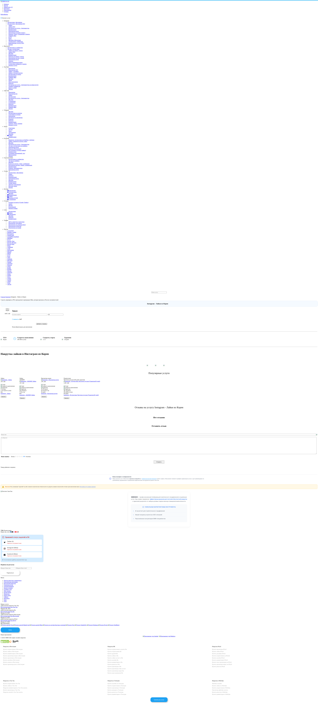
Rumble (9, 269)
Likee (8, 257)
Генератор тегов (8, 585)
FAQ (5, 601)
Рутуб (9, 239)
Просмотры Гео (12, 93)
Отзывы (6, 11)
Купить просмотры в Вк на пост (117, 668)
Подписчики (12, 96)
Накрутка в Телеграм (113, 680)
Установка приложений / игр (16, 153)
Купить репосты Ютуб (218, 666)
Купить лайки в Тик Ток (10, 685)
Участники (11, 128)
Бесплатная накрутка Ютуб (8, 620)
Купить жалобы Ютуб (218, 658)
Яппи (8, 245)
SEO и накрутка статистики (16, 222)
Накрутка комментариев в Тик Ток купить (15, 688)
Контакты (7, 8)
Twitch (9, 278)
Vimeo (9, 281)
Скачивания (11, 102)
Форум (6, 5)
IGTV (10, 37)
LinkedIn (9, 259)
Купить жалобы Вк (113, 660)
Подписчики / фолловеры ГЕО (16, 23)
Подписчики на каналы (15, 113)
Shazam (9, 271)
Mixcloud (9, 260)
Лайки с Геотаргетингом (15, 73)
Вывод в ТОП (12, 88)
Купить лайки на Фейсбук (219, 685)
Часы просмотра (13, 82)
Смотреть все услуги (159, 699)
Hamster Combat (11, 232)
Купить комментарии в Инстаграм (13, 653)
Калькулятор (7, 592)
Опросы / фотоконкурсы (15, 168)
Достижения (12, 132)
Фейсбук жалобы (217, 683)
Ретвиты (10, 175)
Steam (9, 274)
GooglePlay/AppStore (13, 236)
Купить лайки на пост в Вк (115, 658)
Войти (2, 14)
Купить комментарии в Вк (115, 662)
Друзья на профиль (13, 160)
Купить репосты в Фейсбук (219, 692)
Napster (9, 262)
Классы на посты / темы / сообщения (18, 163)
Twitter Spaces (12, 183)
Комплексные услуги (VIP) (16, 43)
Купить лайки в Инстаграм (10, 651)
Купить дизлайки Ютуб (218, 653)
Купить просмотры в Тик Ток (11, 690)
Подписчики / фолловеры (14, 22)
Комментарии (12, 29)
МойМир (9, 238)
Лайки (10, 25)
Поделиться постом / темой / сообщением (20, 165)
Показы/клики (12, 177)
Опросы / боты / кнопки (15, 123)
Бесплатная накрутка (10, 583)
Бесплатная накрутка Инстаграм (10, 616)
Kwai (8, 256)
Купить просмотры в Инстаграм (12, 658)
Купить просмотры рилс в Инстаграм (13, 664)
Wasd (8, 283)
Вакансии (7, 594)
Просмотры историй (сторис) (16, 32)
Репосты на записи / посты (16, 56)
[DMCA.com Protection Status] (5, 642)
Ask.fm (9, 284)
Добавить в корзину (42, 324)
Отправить (159, 462)
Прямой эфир (12, 35)
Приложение (7, 10)
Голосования (12, 207)
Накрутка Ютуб (216, 646)
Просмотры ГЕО (13, 70)
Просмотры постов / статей (16, 58)
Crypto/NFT (10, 230)
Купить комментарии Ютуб (220, 660)
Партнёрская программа (11, 582)
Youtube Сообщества (14, 86)
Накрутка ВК (111, 646)
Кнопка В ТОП (13, 198)
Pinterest (9, 265)
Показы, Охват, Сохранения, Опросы (19, 34)
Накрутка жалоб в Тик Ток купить (13, 692)
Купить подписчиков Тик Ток (11, 683)
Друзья (10, 129)
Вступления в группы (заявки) (17, 150)
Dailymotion (10, 250)
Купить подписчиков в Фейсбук (221, 688)
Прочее (10, 44)
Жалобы (10, 53)
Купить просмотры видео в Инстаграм (14, 655)
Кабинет (6, 4)
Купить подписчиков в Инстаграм (13, 649)
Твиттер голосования (14, 184)
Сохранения (11, 101)
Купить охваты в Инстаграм (11, 662)
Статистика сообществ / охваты (17, 64)
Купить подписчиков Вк (114, 651)
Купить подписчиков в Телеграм (117, 685)
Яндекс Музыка (11, 242)
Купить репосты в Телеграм (115, 692)
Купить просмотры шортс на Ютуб (222, 664)
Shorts (10, 80)
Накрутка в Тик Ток (8, 680)
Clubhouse (10, 247)
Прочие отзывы (12, 208)
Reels (10, 38)
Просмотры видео (13, 31)
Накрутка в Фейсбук (218, 680)
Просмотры (11, 68)
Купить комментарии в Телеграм (117, 694)
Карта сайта (7, 595)
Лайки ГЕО (11, 26)
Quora (9, 266)
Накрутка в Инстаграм (9, 646)
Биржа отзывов (8, 588)
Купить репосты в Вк (114, 664)
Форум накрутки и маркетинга (12, 580)
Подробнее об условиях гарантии (88, 486)
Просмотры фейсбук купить (220, 690)
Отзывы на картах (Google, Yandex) (18, 202)
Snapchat (9, 272)
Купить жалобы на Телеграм (116, 683)
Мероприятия (12, 155)
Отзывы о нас (8, 589)
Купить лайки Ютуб (218, 651)
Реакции (10, 119)
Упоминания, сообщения (15, 41)
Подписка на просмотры (15, 117)
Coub (8, 248)
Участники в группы (14, 114)
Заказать (3, 396)
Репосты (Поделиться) (14, 149)
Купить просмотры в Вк (114, 666)
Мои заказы (7, 591)
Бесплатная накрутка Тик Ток (9, 607)
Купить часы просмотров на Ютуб (222, 662)
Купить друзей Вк (113, 653)
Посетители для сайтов (15, 223)
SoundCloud (10, 235)
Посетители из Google (14, 227)
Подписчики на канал (14, 74)
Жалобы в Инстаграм (14, 40)
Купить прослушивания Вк (115, 673)
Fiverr (8, 254)
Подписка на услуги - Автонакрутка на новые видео (23, 85)
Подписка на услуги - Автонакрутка (18, 28)
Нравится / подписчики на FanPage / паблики (21, 140)
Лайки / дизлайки (13, 71)
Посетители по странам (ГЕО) (17, 224)
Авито (10, 204)
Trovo (8, 277)
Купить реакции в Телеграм (115, 690)
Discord (9, 251)
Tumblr (9, 280)
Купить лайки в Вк (113, 655)
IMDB (9, 253)
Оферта (6, 597)
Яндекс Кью (10, 244)
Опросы (10, 61)
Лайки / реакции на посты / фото (17, 141)
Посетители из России (14, 226)
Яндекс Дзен (10, 241)
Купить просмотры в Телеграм (116, 688)
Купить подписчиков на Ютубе (221, 655)
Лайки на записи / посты (15, 50)
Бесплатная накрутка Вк (7, 611)
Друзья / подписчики (13, 49)
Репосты (10, 83)
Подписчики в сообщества (15, 47)
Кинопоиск (10, 233)
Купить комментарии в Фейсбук (221, 694)
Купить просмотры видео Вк (116, 671)
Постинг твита (12, 186)
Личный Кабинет (9, 586)
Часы (10, 131)
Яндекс (10, 205)
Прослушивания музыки (15, 62)
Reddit (9, 268)
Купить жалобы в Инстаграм (11, 660)
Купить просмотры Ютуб (219, 649)
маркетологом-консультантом (149, 478)
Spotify (9, 275)
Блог (5, 600)
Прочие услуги (12, 65)
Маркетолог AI (8, 7)
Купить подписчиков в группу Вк (117, 649)
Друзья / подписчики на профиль (17, 146)
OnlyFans (9, 263)
